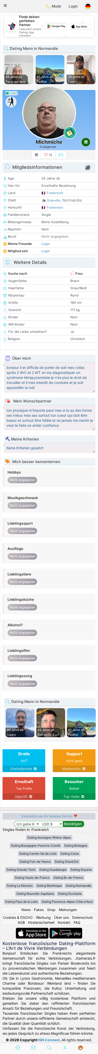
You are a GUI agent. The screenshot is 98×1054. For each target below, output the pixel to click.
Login (73, 6)
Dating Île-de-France (68, 877)
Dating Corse (70, 853)
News (26, 910)
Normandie (72, 200)
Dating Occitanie (70, 893)
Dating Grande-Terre (21, 869)
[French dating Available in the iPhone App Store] (33, 930)
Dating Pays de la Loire (21, 902)
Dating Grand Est (66, 861)
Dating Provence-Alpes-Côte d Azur (67, 902)
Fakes (39, 910)
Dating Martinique (49, 885)
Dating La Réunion (20, 885)
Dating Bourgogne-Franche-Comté (35, 845)
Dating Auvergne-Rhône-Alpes (49, 837)
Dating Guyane (81, 869)
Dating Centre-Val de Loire (38, 853)
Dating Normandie (78, 885)
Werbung (43, 917)
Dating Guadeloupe (53, 869)
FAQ (77, 922)
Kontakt (64, 922)
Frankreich (55, 193)
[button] (5, 5)
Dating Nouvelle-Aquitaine (35, 893)
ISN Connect (49, 1040)
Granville (53, 200)
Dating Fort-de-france (35, 861)
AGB (21, 922)
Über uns (61, 917)
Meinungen (68, 910)
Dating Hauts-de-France (32, 877)
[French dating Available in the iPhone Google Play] (66, 930)
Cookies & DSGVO (18, 917)
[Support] (80, 1048)
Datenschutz (82, 917)
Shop (51, 910)
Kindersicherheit (41, 922)
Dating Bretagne (75, 845)
